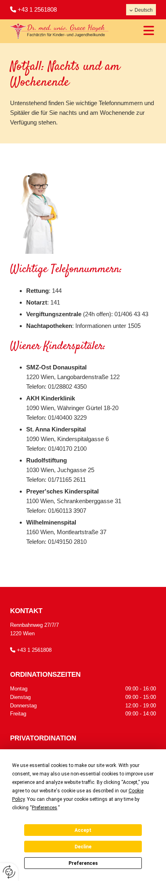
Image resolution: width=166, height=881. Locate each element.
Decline (83, 847)
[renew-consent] (9, 872)
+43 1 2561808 (37, 9)
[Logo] (59, 31)
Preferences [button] (44, 808)
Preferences (83, 863)
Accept (83, 830)
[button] (143, 31)
